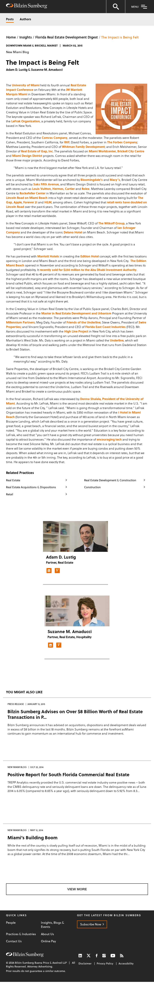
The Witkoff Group (111, 223)
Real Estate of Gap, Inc (37, 151)
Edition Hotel (90, 256)
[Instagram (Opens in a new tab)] (104, 955)
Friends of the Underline (83, 322)
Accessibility (126, 963)
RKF (66, 142)
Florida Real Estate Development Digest (66, 37)
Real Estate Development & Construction (110, 480)
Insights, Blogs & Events (52, 925)
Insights (25, 37)
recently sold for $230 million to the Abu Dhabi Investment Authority (88, 270)
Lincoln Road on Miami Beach (27, 198)
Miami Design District (27, 155)
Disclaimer (85, 963)
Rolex (86, 189)
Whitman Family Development (83, 146)
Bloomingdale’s (92, 179)
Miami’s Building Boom (32, 837)
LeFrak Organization (25, 121)
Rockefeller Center (33, 193)
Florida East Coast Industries (105, 327)
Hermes (57, 189)
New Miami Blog (17, 52)
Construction (92, 487)
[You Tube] (113, 955)
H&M (47, 202)
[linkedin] (49, 570)
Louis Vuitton (41, 189)
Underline (117, 340)
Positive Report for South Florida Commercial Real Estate (68, 774)
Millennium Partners (20, 322)
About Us (47, 934)
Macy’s (115, 179)
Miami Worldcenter (102, 151)
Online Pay (48, 941)
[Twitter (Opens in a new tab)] (89, 955)
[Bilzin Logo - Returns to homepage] (26, 6)
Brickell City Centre (130, 151)
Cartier (70, 189)
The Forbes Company (122, 142)
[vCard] (57, 570)
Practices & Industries (21, 934)
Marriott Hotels (48, 256)
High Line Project (76, 331)
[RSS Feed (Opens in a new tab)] (121, 955)
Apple (18, 202)
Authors (25, 19)
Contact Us (14, 941)
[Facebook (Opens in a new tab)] (96, 955)
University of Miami (25, 85)
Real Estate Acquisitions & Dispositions (31, 487)
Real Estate (13, 480)
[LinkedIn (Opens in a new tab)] (80, 955)
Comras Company (54, 137)
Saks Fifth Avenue (46, 184)
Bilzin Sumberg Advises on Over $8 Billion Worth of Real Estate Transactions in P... (75, 714)
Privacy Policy (105, 963)
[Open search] (115, 6)
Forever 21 (30, 202)
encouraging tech (109, 439)
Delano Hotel (73, 232)
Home (11, 37)
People (11, 923)
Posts (10, 19)
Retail (9, 494)
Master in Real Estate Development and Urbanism (76, 313)
